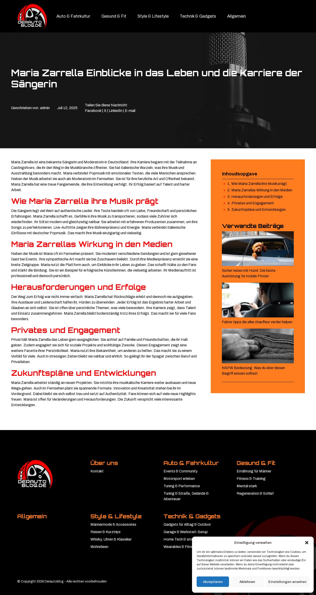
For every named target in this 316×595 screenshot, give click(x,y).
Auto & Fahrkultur (73, 16)
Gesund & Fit (113, 16)
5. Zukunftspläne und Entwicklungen (256, 210)
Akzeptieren (213, 582)
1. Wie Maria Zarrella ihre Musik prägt (257, 184)
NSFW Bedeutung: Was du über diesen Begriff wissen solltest (253, 370)
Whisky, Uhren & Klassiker (111, 539)
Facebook (93, 111)
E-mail (130, 111)
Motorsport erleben (179, 479)
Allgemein (236, 16)
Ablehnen (247, 582)
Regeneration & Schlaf (255, 493)
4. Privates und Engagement (250, 203)
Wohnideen (99, 547)
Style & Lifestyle (153, 16)
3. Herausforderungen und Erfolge (255, 197)
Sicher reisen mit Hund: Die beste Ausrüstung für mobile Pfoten (249, 273)
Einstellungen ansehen (287, 582)
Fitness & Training (251, 479)
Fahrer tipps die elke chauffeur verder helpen (257, 322)
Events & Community (181, 471)
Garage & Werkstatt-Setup (186, 532)
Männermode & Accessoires (113, 524)
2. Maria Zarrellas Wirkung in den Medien (259, 190)
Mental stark (247, 486)
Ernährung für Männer (254, 471)
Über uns (104, 462)
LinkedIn (115, 111)
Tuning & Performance (182, 486)
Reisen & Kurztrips (105, 532)
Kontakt (97, 471)
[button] (306, 542)
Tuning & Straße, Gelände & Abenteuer (186, 496)
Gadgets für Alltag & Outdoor (187, 524)
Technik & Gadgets (198, 16)
